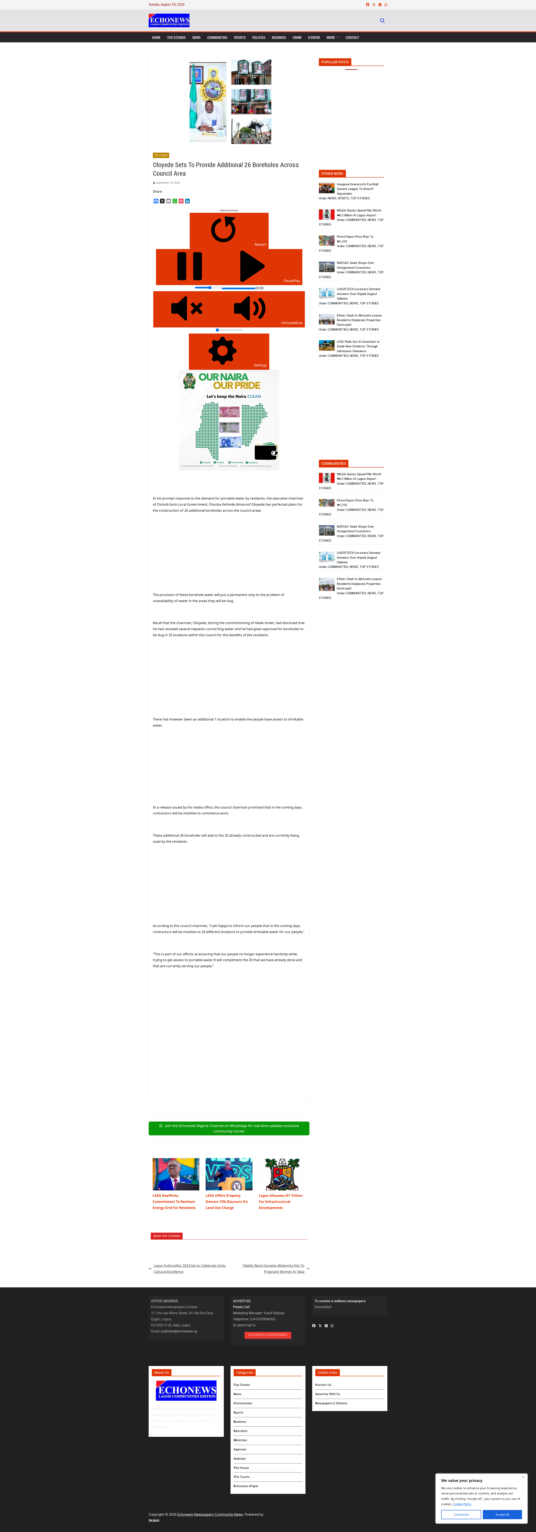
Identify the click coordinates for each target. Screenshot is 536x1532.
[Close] (523, 1477)
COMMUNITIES (217, 37)
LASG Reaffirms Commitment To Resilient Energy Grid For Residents (174, 1201)
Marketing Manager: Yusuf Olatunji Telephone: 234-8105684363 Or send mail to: (258, 1313)
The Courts (242, 1477)
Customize (461, 1514)
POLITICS (258, 37)
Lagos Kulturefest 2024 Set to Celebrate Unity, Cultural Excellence (190, 1268)
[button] (337, 37)
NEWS (196, 37)
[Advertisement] (188, 559)
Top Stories (242, 1385)
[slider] (208, 287)
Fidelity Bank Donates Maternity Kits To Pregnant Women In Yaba (273, 1268)
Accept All (502, 1514)
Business (240, 1422)
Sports (238, 1412)
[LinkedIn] (187, 201)
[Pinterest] (181, 201)
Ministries (240, 1440)
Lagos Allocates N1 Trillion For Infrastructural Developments (281, 1201)
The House (241, 1468)
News (237, 1394)
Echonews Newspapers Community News (210, 1514)
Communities (243, 1403)
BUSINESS (279, 37)
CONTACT (352, 37)
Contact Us (323, 1385)
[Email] (168, 201)
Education (240, 1431)
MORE (331, 37)
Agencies (240, 1449)
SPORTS (240, 37)
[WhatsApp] (175, 201)
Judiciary (240, 1459)
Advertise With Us (327, 1394)
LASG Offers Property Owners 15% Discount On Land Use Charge (227, 1201)
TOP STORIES (176, 37)
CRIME (297, 37)
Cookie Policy (462, 1504)
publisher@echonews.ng (179, 1331)
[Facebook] (156, 201)
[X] (162, 201)
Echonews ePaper (246, 1486)
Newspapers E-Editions (331, 1403)
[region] (482, 1499)
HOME (156, 37)
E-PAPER (314, 37)
